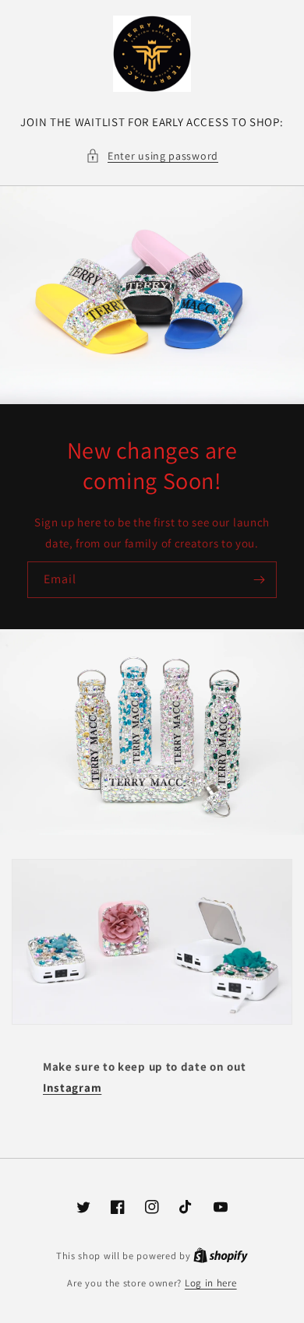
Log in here (211, 1283)
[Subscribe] (259, 579)
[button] (152, 156)
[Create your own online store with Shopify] (220, 1255)
